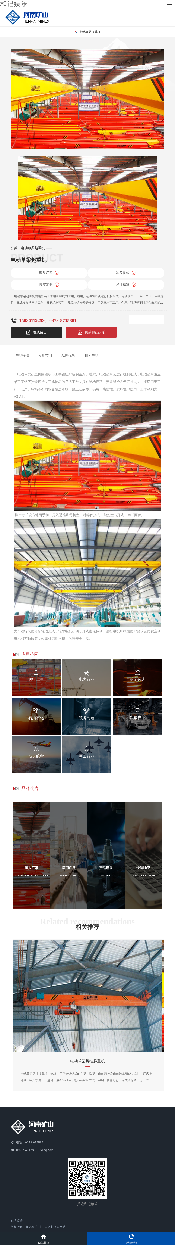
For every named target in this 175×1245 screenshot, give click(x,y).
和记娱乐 (13, 4)
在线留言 (40, 332)
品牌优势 (68, 355)
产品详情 (22, 355)
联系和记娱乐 (95, 332)
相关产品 (91, 355)
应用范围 (45, 355)
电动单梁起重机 (89, 32)
